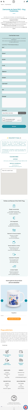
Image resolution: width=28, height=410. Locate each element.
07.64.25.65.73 (21, 374)
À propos (7, 383)
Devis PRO (7, 377)
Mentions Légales (7, 388)
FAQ (7, 375)
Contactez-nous (21, 372)
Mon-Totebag (21, 383)
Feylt (21, 385)
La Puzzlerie (21, 386)
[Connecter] (24, 1)
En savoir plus (4, 345)
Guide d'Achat (7, 374)
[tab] (14, 345)
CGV (7, 386)
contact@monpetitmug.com (21, 377)
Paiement (7, 385)
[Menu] (1, 1)
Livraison (7, 372)
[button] (2, 300)
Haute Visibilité (21, 388)
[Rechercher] (3, 1)
